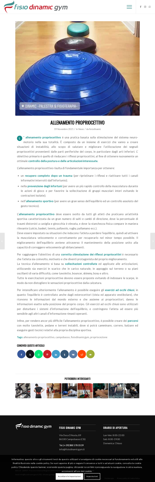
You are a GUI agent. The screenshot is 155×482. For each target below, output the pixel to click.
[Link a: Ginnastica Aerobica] (54, 390)
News (81, 129)
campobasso (63, 337)
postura (52, 161)
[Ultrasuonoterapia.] (2, 241)
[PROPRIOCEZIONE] (77, 68)
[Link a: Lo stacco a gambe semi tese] (116, 390)
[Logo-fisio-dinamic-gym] (36, 7)
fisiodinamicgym (80, 337)
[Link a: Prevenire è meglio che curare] (22, 390)
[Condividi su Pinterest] (47, 354)
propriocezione (98, 337)
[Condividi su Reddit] (82, 354)
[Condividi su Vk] (73, 354)
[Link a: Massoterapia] (100, 390)
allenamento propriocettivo (38, 337)
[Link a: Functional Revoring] (85, 390)
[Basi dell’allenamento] (152, 241)
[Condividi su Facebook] (21, 354)
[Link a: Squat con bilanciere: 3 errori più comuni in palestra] (131, 390)
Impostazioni (92, 476)
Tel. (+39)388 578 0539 (71, 445)
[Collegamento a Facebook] (140, 6)
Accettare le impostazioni (69, 476)
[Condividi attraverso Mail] (90, 354)
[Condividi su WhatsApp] (39, 354)
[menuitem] (128, 7)
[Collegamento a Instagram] (145, 6)
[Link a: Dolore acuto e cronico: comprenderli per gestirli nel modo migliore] (38, 390)
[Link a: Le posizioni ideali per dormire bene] (69, 390)
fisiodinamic (95, 129)
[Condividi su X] (30, 354)
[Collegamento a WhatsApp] (149, 6)
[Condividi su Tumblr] (64, 354)
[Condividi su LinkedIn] (56, 354)
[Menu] (128, 7)
